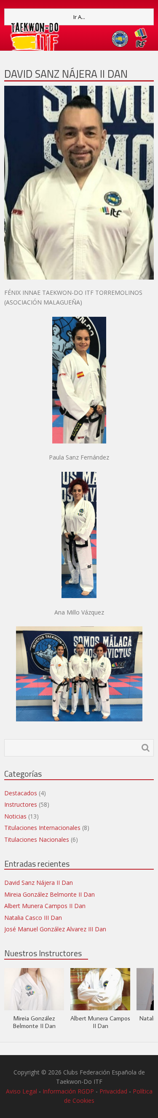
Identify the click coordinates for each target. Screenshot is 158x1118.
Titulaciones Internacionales (42, 828)
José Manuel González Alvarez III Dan (55, 929)
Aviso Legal (21, 1091)
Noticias (15, 816)
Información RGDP (68, 1091)
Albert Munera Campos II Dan (45, 906)
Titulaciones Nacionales (36, 839)
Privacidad (113, 1091)
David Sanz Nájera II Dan (66, 73)
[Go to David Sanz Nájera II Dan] (79, 183)
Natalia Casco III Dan (33, 918)
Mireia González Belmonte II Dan (49, 894)
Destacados (20, 793)
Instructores (20, 804)
